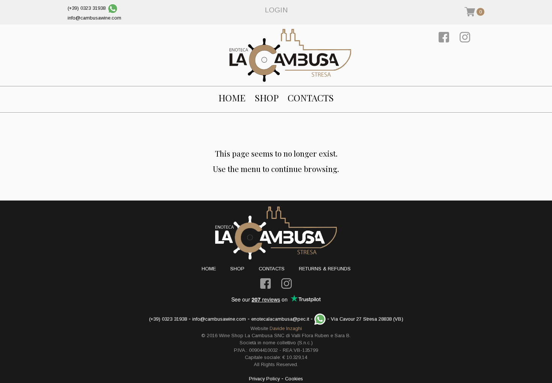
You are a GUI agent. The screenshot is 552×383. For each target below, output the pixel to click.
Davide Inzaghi (286, 328)
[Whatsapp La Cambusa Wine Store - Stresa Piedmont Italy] (112, 8)
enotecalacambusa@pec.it (280, 319)
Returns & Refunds (325, 268)
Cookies (294, 378)
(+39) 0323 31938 (87, 8)
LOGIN (276, 10)
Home (232, 97)
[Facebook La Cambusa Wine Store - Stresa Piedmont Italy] (444, 36)
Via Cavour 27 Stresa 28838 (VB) (367, 319)
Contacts (311, 97)
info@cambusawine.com (94, 18)
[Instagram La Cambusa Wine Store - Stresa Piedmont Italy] (465, 36)
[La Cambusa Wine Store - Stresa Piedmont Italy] (290, 55)
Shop (267, 97)
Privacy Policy (264, 378)
